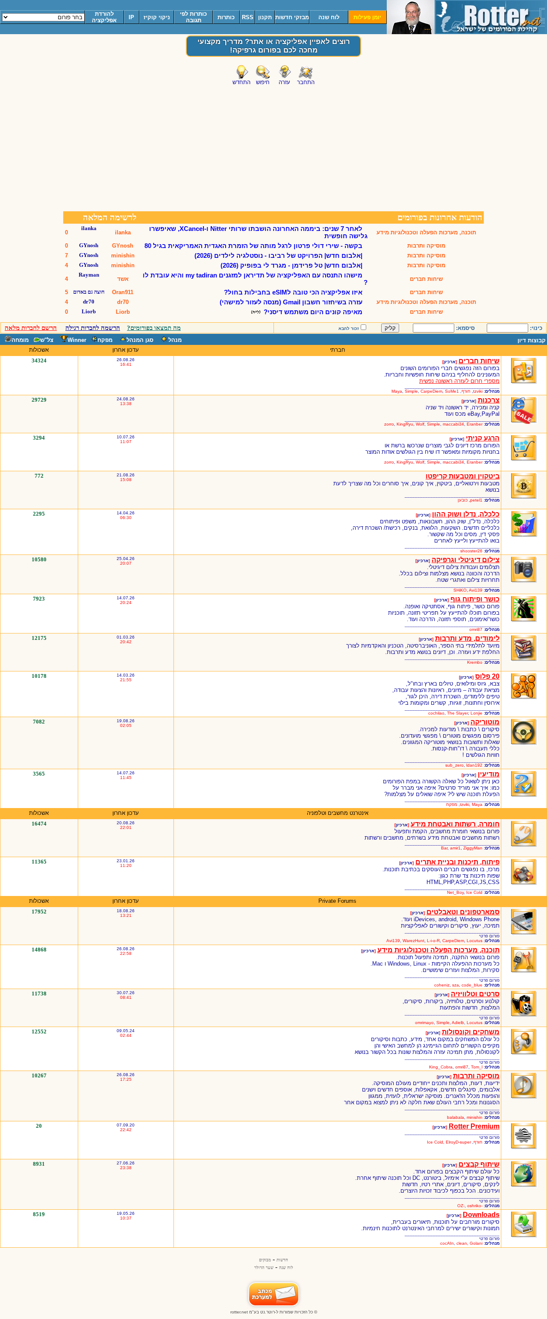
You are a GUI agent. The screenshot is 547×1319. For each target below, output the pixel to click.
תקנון (265, 17)
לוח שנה (328, 17)
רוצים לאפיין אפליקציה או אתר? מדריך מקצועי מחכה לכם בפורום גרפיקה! (273, 46)
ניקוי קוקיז (157, 17)
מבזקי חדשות (292, 17)
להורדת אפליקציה (104, 17)
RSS (247, 17)
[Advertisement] (273, 146)
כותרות (226, 17)
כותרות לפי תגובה (193, 17)
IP (131, 17)
